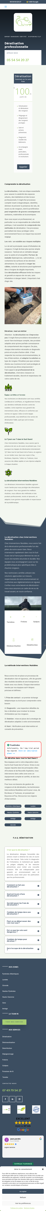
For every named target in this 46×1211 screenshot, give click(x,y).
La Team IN (13, 1014)
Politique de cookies (16, 1208)
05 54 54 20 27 (18, 60)
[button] (43, 1169)
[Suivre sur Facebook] (5, 1099)
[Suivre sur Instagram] (19, 1099)
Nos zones (13, 967)
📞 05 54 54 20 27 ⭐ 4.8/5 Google (23, 2)
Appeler (23, 166)
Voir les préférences (23, 1203)
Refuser (23, 1197)
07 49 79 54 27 (12, 1091)
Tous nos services (14, 1022)
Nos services (14, 1030)
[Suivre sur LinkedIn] (12, 1099)
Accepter (23, 1191)
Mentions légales (29, 1208)
